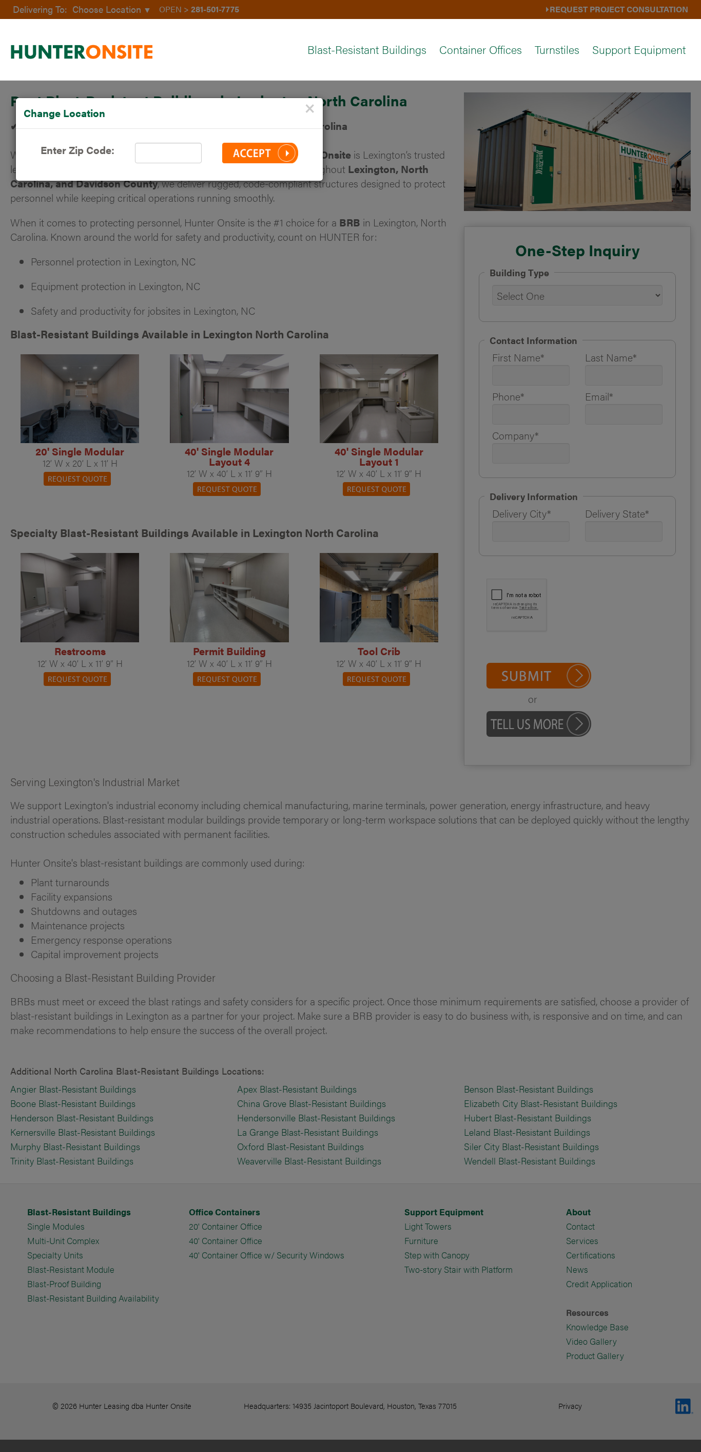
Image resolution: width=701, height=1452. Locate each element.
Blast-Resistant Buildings (366, 49)
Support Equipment (639, 49)
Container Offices (480, 49)
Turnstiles (557, 49)
